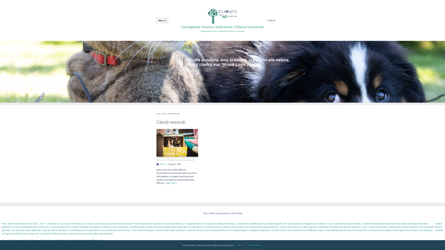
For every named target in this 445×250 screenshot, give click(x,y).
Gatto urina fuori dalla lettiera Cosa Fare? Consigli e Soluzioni (175, 160)
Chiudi (240, 245)
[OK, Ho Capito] (442, 245)
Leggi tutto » (171, 183)
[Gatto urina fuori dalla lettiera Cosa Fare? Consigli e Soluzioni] (177, 143)
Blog (164, 113)
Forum (271, 20)
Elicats (162, 164)
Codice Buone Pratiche (439, 227)
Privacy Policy (254, 245)
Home (158, 113)
